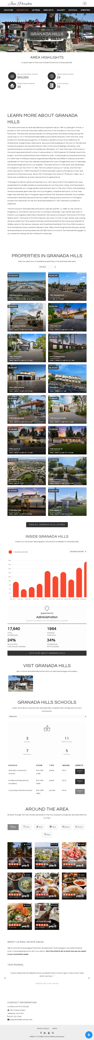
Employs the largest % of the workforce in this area (47, 621)
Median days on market (26, 83)
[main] (47, 475)
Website (80, 771)
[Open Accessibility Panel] (89, 1035)
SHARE (28, 844)
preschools (27, 741)
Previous (5, 978)
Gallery (61, 10)
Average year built (51, 634)
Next (89, 978)
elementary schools (67, 741)
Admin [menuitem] (54, 1028)
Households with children (53, 645)
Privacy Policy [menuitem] (43, 1028)
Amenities (85, 10)
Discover (8, 10)
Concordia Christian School (20, 790)
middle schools (27, 754)
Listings (36, 10)
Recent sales (65, 74)
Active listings (62, 83)
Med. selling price (27, 74)
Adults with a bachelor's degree (16, 645)
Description (23, 10)
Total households (12, 634)
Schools (72, 10)
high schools (67, 754)
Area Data (48, 10)
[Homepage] (20, 3)
